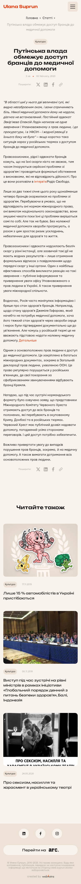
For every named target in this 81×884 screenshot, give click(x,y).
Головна (32, 18)
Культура (40, 42)
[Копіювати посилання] (61, 85)
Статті (47, 18)
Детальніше (28, 340)
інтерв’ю (40, 181)
